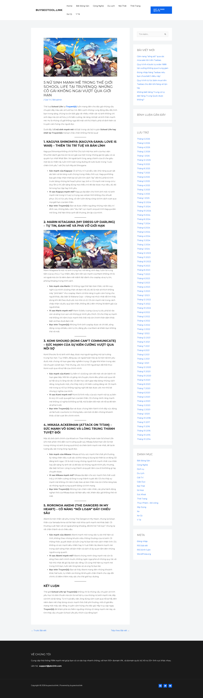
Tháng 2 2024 (143, 245)
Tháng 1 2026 (143, 156)
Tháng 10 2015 (143, 435)
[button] (161, 10)
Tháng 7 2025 (143, 173)
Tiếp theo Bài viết (120, 630)
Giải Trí (48, 100)
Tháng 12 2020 (144, 367)
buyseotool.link (49, 10)
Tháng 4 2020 (143, 401)
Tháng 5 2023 (143, 283)
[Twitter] (165, 686)
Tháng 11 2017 (143, 422)
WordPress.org (144, 554)
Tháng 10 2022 (144, 308)
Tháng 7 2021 (143, 346)
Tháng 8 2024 (143, 219)
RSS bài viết (142, 545)
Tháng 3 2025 (143, 190)
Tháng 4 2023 (143, 287)
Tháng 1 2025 (143, 198)
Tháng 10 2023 (144, 261)
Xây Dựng (141, 507)
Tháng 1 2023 (143, 295)
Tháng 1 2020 (143, 414)
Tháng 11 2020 (143, 371)
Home (69, 6)
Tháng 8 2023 (143, 270)
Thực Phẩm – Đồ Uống (147, 503)
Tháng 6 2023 (143, 278)
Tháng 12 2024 (144, 202)
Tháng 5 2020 (143, 397)
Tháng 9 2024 (143, 215)
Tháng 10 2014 (143, 439)
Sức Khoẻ (141, 494)
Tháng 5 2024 (143, 232)
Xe (138, 511)
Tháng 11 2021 (143, 342)
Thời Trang (135, 6)
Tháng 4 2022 (143, 321)
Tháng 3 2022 (143, 325)
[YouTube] (170, 686)
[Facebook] (160, 686)
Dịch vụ (140, 469)
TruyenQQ (71, 106)
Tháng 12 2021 (143, 338)
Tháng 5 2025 (143, 181)
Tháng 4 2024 (143, 236)
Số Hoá (140, 490)
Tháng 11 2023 (143, 257)
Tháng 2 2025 (143, 194)
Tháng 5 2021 (143, 354)
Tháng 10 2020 (144, 376)
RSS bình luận (143, 550)
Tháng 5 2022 (143, 316)
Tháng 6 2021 (143, 350)
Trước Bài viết (38, 630)
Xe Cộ (69, 14)
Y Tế (78, 14)
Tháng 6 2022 (143, 312)
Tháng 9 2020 (143, 380)
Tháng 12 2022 (144, 299)
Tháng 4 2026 (143, 147)
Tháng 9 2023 (143, 266)
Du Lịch (111, 6)
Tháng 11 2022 (143, 304)
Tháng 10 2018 (144, 418)
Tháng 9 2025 (143, 164)
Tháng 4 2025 (143, 185)
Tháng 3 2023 (143, 291)
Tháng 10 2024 (144, 211)
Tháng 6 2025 (143, 177)
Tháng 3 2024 (143, 240)
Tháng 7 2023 (143, 274)
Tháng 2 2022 (143, 329)
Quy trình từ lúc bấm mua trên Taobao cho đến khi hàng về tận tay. (152, 84)
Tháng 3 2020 (143, 405)
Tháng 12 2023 (144, 253)
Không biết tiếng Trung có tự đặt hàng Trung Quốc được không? (151, 96)
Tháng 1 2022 (143, 333)
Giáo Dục (141, 482)
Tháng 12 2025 (144, 160)
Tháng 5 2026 (143, 143)
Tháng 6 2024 (143, 228)
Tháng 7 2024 (143, 223)
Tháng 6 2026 (143, 139)
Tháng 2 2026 (143, 151)
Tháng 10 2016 (143, 431)
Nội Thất (123, 6)
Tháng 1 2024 (143, 249)
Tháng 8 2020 (143, 384)
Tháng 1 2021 (143, 363)
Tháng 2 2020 (143, 409)
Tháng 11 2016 (143, 426)
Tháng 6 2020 (143, 393)
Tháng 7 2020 (143, 388)
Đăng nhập (142, 541)
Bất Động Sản (82, 6)
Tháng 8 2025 (143, 168)
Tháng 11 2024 (143, 206)
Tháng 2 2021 (143, 359)
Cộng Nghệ (98, 6)
